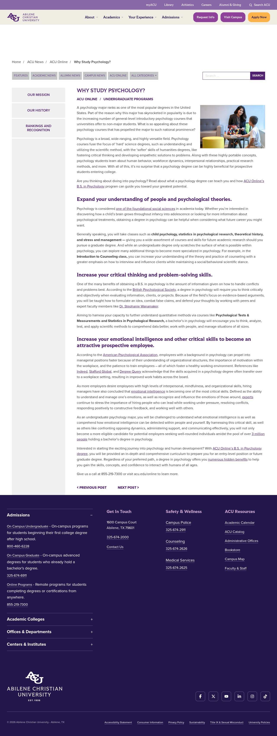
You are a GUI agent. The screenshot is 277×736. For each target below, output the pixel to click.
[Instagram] (252, 696)
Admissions (170, 17)
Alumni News (70, 75)
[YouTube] (226, 696)
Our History (38, 110)
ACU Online (118, 75)
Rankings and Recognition (38, 128)
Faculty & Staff (235, 568)
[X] (213, 696)
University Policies (259, 722)
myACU (151, 5)
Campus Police (178, 522)
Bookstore (232, 550)
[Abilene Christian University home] (23, 17)
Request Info (205, 17)
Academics (111, 17)
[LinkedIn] (239, 696)
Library (169, 5)
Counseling (175, 541)
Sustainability (197, 722)
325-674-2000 (118, 537)
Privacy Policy (176, 722)
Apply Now (259, 17)
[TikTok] (265, 696)
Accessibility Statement (118, 722)
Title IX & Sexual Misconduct (226, 722)
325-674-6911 (17, 575)
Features (21, 75)
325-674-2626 (176, 549)
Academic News (44, 75)
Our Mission (38, 95)
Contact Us (115, 547)
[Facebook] (200, 696)
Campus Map (235, 559)
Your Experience (141, 17)
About (90, 17)
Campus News (95, 75)
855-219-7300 (17, 604)
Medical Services (180, 560)
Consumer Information (150, 722)
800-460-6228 (18, 546)
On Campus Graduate (23, 555)
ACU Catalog (234, 532)
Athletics (187, 5)
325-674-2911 (175, 530)
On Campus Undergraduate (27, 526)
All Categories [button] (143, 75)
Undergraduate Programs (128, 99)
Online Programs (19, 584)
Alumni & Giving (230, 5)
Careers (206, 5)
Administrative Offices (241, 541)
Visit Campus (233, 17)
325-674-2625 (176, 568)
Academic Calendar (239, 523)
